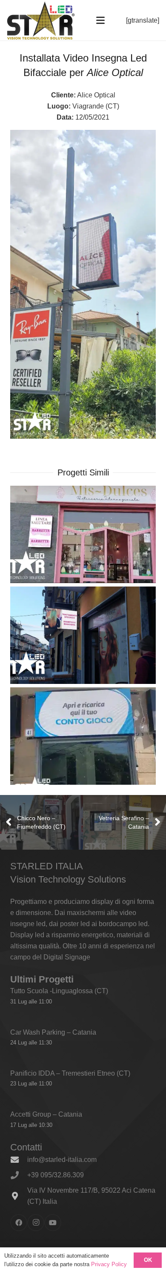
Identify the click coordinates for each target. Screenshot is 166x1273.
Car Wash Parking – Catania (53, 1032)
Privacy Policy (109, 1264)
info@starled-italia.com (62, 1159)
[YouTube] (52, 1222)
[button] (100, 20)
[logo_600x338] (41, 20)
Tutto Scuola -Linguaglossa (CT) (59, 990)
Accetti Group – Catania (46, 1114)
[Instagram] (35, 1222)
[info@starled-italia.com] (18, 1160)
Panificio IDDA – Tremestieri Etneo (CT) (70, 1073)
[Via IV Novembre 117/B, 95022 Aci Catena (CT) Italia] (18, 1196)
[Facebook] (18, 1222)
